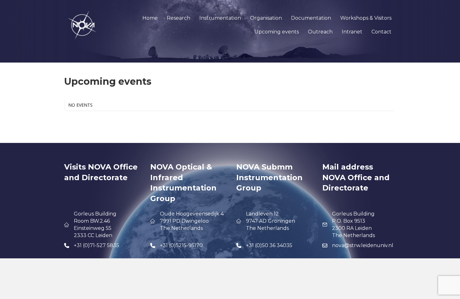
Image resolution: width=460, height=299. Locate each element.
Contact (381, 32)
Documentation (311, 18)
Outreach (320, 32)
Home (150, 18)
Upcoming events (276, 32)
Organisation (266, 18)
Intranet (352, 32)
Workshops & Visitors (365, 18)
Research (178, 18)
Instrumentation (220, 18)
